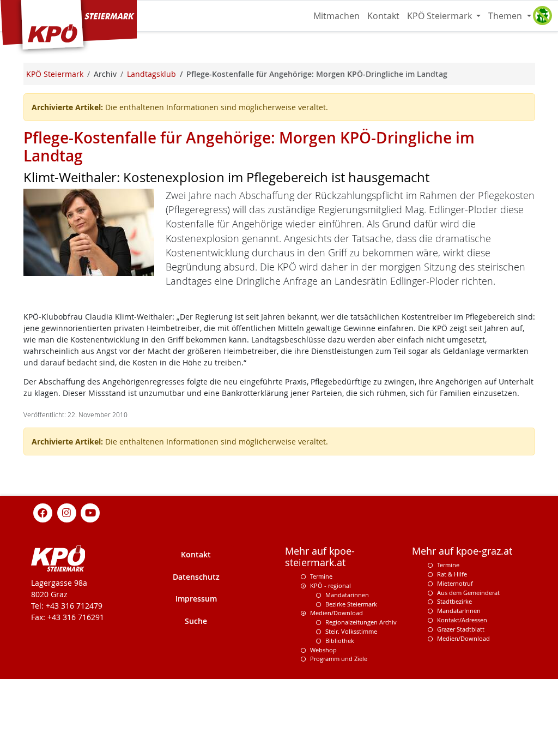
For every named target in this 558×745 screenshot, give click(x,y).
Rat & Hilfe (452, 574)
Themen (506, 16)
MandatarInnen (459, 610)
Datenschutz (196, 577)
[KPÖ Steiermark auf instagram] (66, 512)
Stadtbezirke (454, 601)
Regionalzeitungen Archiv (361, 622)
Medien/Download (336, 613)
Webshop (323, 650)
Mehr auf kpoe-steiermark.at (320, 557)
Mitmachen (336, 16)
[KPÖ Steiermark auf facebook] (43, 512)
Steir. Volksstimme (351, 631)
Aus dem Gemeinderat (468, 592)
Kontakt (383, 16)
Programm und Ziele (338, 658)
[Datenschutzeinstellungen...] (542, 16)
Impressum (196, 598)
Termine (321, 576)
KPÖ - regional (330, 585)
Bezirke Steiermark (351, 604)
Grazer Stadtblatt (460, 629)
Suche (196, 621)
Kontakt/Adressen (462, 620)
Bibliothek (339, 640)
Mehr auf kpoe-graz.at (462, 551)
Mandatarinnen (347, 595)
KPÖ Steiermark (440, 16)
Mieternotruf (455, 583)
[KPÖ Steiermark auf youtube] (90, 512)
